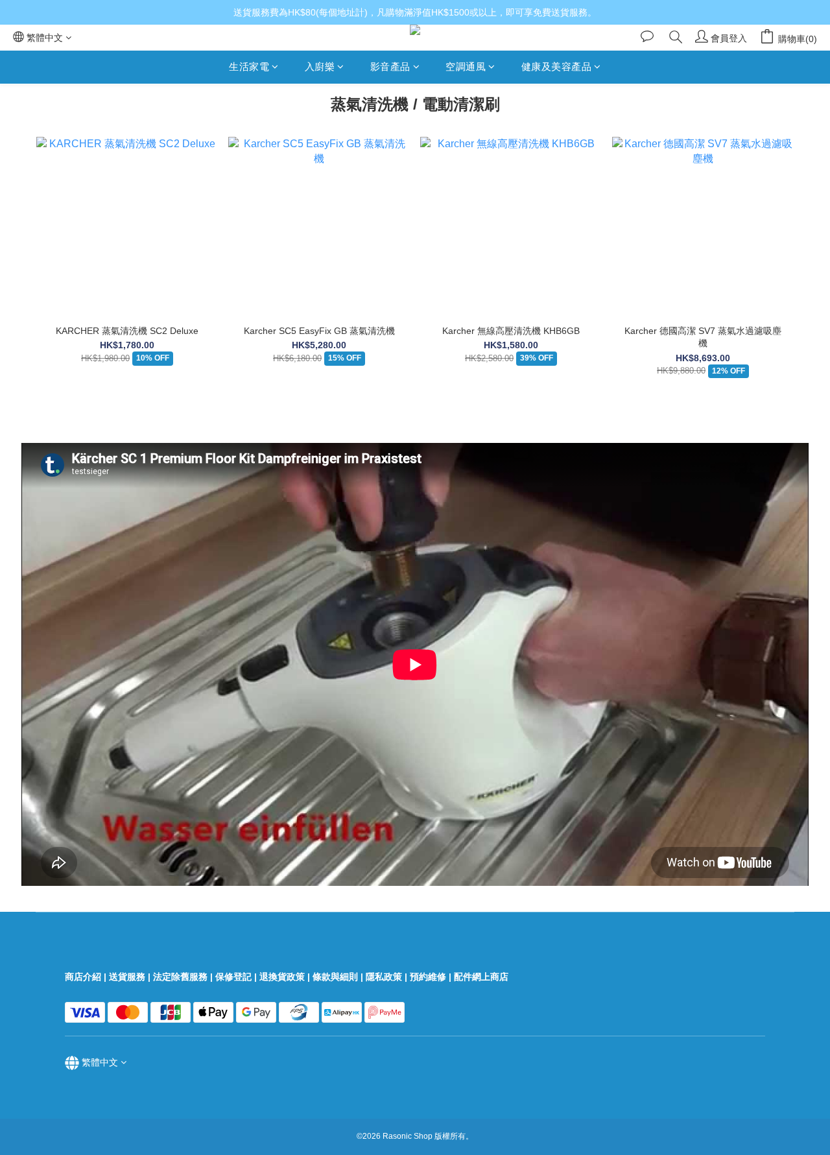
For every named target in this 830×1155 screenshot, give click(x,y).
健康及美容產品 (556, 66)
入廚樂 (320, 66)
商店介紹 (83, 976)
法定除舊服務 (180, 976)
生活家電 (249, 66)
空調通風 (465, 66)
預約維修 (428, 976)
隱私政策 (384, 976)
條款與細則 (335, 976)
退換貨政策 (282, 976)
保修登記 (233, 976)
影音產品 (390, 66)
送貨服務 (127, 976)
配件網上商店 (482, 976)
